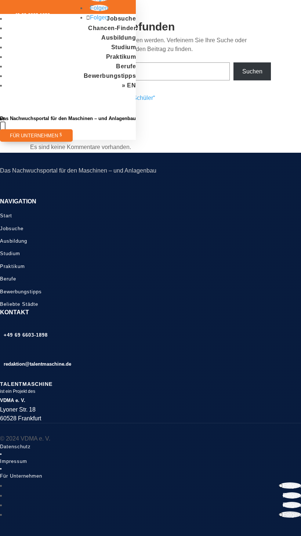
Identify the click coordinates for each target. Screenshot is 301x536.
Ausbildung (118, 38)
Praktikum (121, 57)
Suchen (252, 71)
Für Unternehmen (34, 135)
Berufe (126, 66)
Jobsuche (121, 18)
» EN (129, 85)
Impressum (13, 461)
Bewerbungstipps (110, 76)
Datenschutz (15, 446)
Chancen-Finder (112, 28)
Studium (123, 47)
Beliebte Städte (19, 304)
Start (6, 215)
